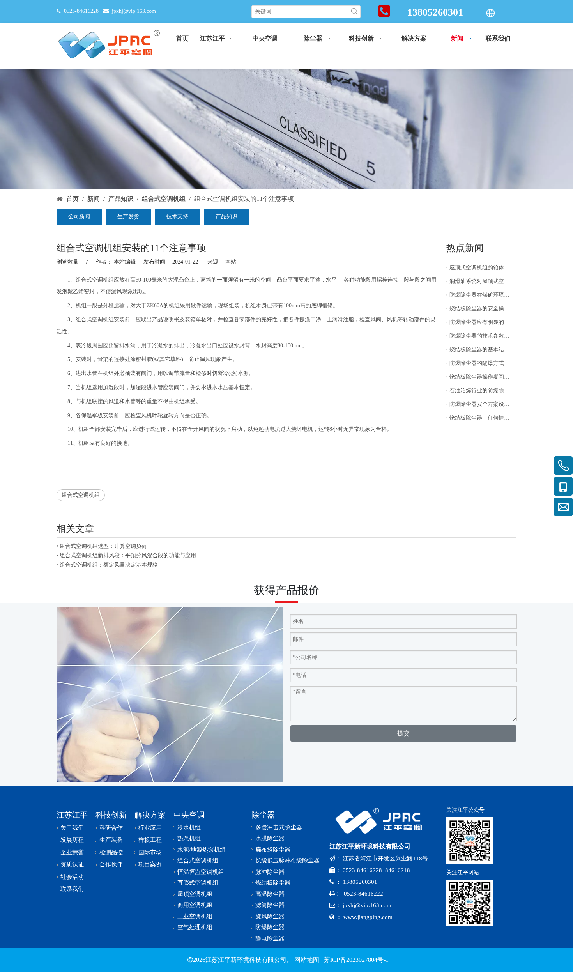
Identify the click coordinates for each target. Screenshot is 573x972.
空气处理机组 (194, 927)
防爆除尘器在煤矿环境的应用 (481, 295)
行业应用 (150, 828)
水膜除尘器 (270, 838)
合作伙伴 (111, 864)
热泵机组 (189, 838)
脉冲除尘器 (270, 872)
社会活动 (72, 877)
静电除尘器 (270, 938)
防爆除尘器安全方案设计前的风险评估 (481, 404)
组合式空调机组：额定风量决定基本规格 (109, 565)
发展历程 (72, 840)
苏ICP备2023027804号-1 (355, 959)
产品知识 (226, 217)
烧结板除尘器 (272, 883)
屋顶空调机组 (194, 894)
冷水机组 (189, 827)
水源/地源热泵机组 (201, 849)
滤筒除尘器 (270, 905)
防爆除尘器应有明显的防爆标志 (481, 322)
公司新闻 (79, 217)
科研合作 (111, 828)
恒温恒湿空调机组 (200, 872)
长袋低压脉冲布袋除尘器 (287, 860)
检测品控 (111, 852)
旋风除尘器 (270, 916)
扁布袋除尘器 (272, 849)
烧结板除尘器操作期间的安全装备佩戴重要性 (481, 377)
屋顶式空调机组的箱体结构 (481, 268)
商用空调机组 (194, 905)
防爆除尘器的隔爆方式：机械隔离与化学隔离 (481, 363)
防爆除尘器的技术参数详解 (481, 336)
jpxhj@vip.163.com (134, 11)
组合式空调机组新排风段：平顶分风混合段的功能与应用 (128, 555)
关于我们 (72, 828)
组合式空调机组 (81, 495)
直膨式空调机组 (197, 883)
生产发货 (128, 217)
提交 (403, 733)
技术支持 (177, 217)
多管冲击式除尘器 (278, 827)
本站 (230, 262)
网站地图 (306, 959)
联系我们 (72, 889)
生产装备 (111, 840)
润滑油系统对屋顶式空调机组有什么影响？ (481, 281)
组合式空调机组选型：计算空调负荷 (103, 546)
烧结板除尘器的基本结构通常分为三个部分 (481, 349)
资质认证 (72, 864)
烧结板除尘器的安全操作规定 (481, 309)
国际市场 (150, 852)
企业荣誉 (72, 852)
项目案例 (150, 864)
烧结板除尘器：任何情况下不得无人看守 (481, 418)
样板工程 (150, 840)
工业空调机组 (194, 916)
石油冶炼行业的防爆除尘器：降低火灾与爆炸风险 (481, 390)
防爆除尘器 (270, 927)
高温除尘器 (270, 894)
